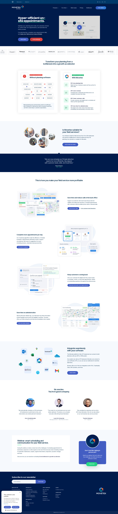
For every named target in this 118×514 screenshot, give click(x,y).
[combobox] (17, 492)
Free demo (101, 7)
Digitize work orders (23, 323)
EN (102, 1)
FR (104, 1)
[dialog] (11, 502)
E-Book (27, 504)
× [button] (19, 492)
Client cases (74, 7)
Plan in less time (73, 208)
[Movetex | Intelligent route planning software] (12, 2)
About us (27, 1)
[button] (11, 510)
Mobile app (28, 493)
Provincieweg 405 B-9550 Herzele (16, 490)
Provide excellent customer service (78, 285)
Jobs (44, 492)
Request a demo (46, 500)
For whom (64, 7)
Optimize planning (23, 247)
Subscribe (40, 481)
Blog (27, 501)
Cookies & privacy (60, 489)
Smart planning (29, 489)
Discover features (70, 144)
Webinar (27, 505)
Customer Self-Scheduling (31, 492)
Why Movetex (46, 489)
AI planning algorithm (30, 495)
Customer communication (31, 491)
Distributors (89, 7)
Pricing (81, 7)
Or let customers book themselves (88, 208)
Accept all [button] (7, 507)
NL (99, 1)
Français (57, 497)
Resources (19, 1)
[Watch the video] (79, 27)
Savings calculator (30, 503)
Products (55, 7)
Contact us (45, 498)
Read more (73, 372)
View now (92, 464)
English (57, 495)
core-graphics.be (61, 512)
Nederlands (58, 494)
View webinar (36, 39)
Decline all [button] (15, 507)
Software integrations (30, 496)
